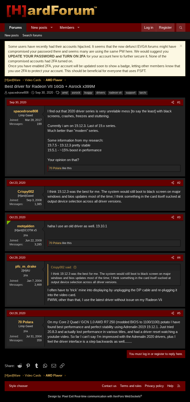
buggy (88, 92)
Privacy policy (154, 386)
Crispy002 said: (61, 267)
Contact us (109, 386)
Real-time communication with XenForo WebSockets (108, 396)
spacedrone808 (18, 92)
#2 (178, 182)
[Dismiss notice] (180, 46)
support (130, 92)
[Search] (180, 27)
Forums (15, 27)
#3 (178, 217)
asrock (76, 92)
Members (67, 27)
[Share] (173, 102)
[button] (51, 27)
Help (170, 386)
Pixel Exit (68, 396)
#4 (178, 257)
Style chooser (18, 386)
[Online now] (8, 222)
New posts (39, 27)
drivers (100, 92)
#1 (178, 102)
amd (65, 92)
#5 (178, 313)
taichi (142, 92)
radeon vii (115, 92)
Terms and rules (131, 386)
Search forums (32, 35)
